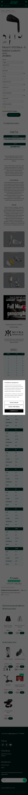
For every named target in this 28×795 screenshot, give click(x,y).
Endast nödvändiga (14, 406)
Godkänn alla (14, 410)
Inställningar (14, 402)
